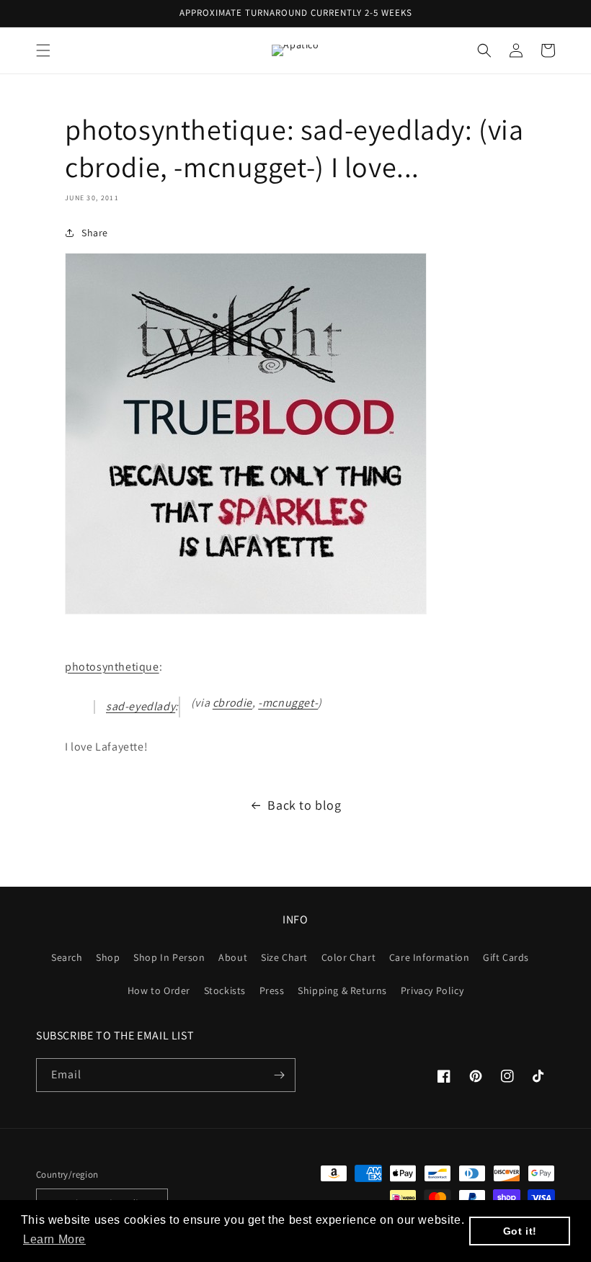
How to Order (159, 990)
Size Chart (284, 957)
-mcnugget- (288, 702)
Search (67, 957)
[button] (43, 50)
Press (272, 990)
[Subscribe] (279, 1075)
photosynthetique (112, 666)
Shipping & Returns (342, 990)
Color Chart (348, 957)
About (232, 957)
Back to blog (304, 805)
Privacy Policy (432, 990)
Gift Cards (506, 957)
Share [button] (94, 232)
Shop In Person (169, 957)
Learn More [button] (54, 1239)
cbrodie (232, 702)
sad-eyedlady (140, 706)
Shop (108, 957)
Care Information (429, 957)
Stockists (225, 990)
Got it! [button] (520, 1231)
